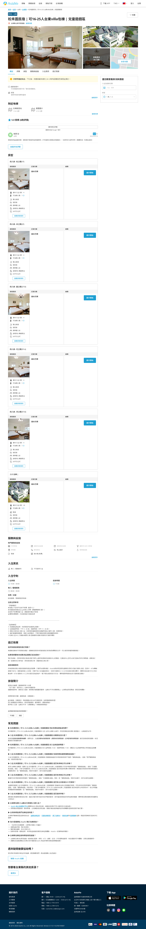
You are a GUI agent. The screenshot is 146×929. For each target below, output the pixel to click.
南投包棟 (65, 816)
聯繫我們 (12, 912)
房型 (25, 71)
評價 (18, 71)
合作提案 (12, 903)
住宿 (40, 3)
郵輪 (23, 3)
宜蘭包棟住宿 (35, 816)
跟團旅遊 (31, 3)
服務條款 (12, 923)
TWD (116, 3)
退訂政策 (55, 71)
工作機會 (12, 900)
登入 (132, 3)
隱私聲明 (20, 923)
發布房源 (12, 897)
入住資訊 (45, 71)
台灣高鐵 (59, 3)
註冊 (139, 3)
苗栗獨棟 (73, 816)
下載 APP (106, 3)
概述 (11, 71)
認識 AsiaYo (13, 906)
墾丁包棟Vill (56, 816)
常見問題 (12, 909)
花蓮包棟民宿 (46, 816)
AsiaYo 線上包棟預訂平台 (19, 806)
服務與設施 (34, 71)
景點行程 (49, 3)
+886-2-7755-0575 (52, 903)
